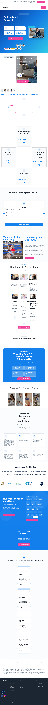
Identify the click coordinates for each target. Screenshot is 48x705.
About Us (15, 1)
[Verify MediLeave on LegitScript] (41, 483)
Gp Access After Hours (34, 668)
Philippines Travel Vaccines (15, 669)
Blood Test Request (13, 682)
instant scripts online (33, 673)
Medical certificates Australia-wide (13, 691)
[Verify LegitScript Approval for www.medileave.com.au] (3, 692)
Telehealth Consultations (31, 1)
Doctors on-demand (13, 688)
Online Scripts (25, 1)
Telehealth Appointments (12, 687)
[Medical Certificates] (24, 99)
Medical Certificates (19, 1)
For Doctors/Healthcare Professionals (30, 683)
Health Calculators (32, 2)
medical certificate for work (23, 673)
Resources (21, 683)
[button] (32, 1)
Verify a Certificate (21, 687)
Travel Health (12, 683)
